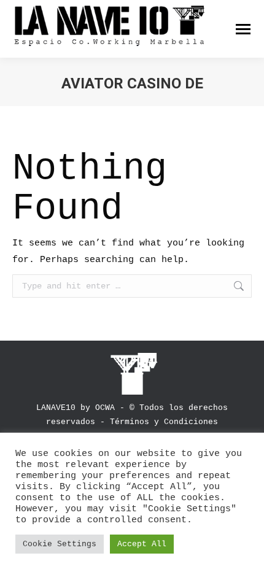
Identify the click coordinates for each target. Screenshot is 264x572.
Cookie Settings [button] (59, 544)
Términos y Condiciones (164, 422)
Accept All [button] (141, 544)
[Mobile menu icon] (243, 29)
